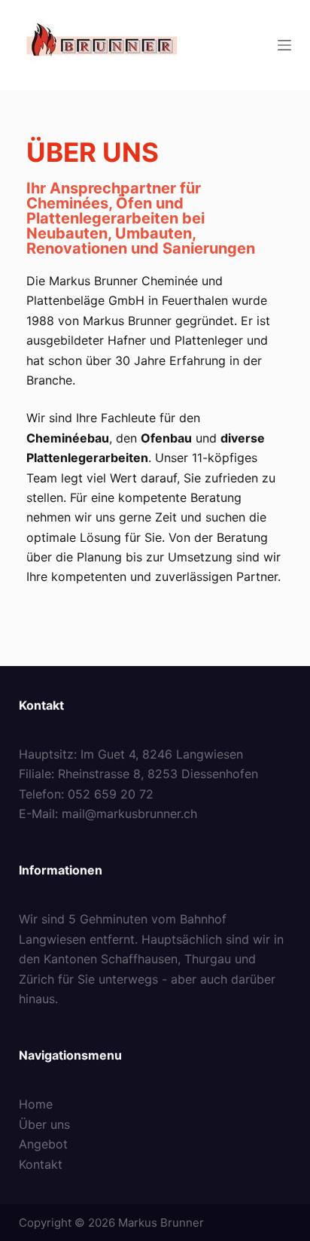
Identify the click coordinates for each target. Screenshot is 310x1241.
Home (36, 1104)
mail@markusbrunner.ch (129, 813)
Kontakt (40, 1164)
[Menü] (284, 45)
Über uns (44, 1124)
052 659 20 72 (110, 793)
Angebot (43, 1143)
